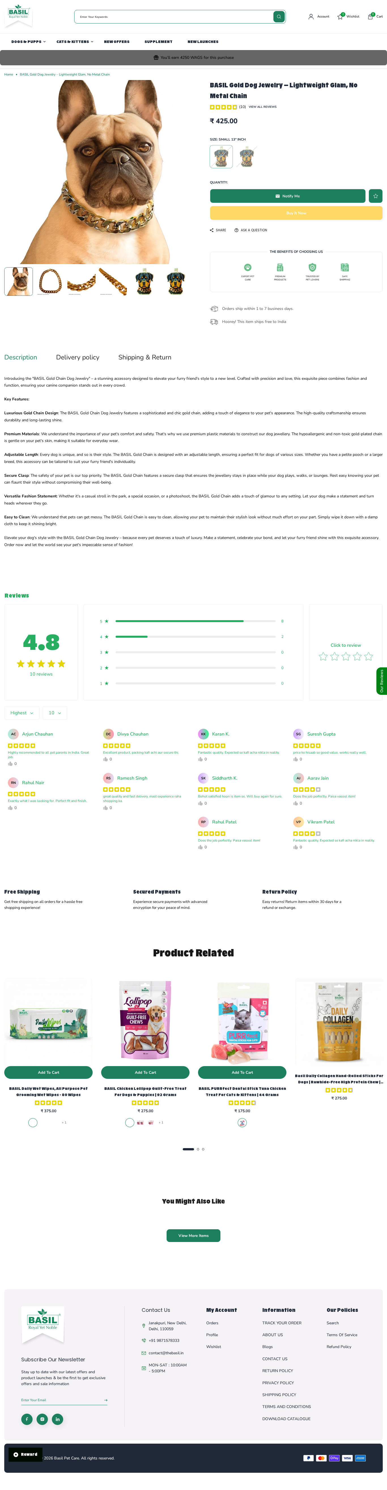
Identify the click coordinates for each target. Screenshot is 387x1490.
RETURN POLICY (277, 1370)
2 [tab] (198, 1149)
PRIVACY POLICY (278, 1383)
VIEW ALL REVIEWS (263, 106)
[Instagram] (42, 1419)
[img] (223, 107)
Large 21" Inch (246, 156)
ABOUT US (272, 1335)
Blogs (267, 1346)
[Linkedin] (57, 1419)
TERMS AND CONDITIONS (286, 1406)
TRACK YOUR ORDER (281, 1323)
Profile (212, 1335)
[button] (375, 17)
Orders (212, 1323)
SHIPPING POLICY (279, 1395)
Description (20, 357)
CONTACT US (275, 1359)
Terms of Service (342, 1335)
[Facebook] (27, 1419)
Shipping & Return (144, 357)
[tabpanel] (48, 1053)
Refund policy (339, 1346)
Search (333, 1323)
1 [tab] (188, 1149)
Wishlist (213, 1346)
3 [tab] (203, 1149)
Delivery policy (77, 357)
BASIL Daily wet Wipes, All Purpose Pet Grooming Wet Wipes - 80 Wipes (48, 1091)
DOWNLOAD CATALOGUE (286, 1419)
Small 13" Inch (221, 156)
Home (8, 74)
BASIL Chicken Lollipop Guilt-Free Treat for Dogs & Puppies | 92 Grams (145, 1091)
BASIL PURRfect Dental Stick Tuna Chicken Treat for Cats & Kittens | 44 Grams (242, 1091)
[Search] (279, 16)
